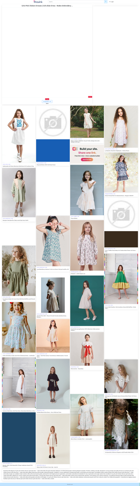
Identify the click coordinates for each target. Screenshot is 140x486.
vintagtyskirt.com (47, 101)
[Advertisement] (48, 191)
